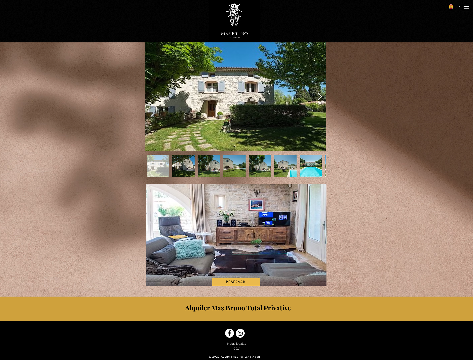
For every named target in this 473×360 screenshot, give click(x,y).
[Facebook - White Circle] (229, 333)
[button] (466, 6)
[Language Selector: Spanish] (452, 6)
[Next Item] (320, 96)
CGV (237, 348)
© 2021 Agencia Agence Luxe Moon (234, 356)
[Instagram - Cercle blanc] (240, 333)
